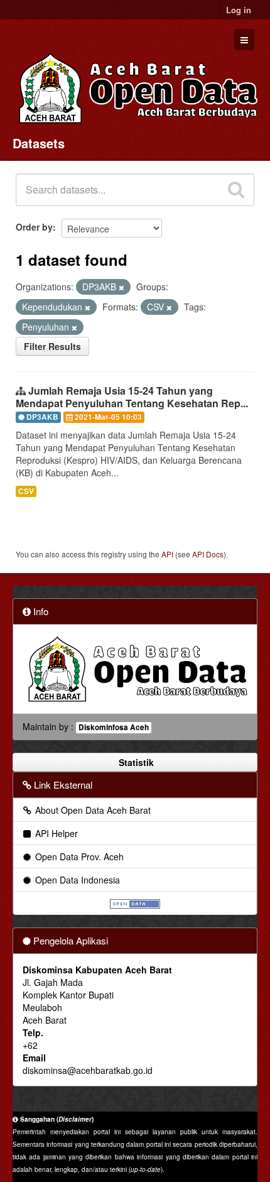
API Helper (55, 833)
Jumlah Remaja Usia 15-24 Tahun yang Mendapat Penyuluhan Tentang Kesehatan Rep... (132, 397)
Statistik (135, 762)
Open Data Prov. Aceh (78, 856)
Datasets (39, 143)
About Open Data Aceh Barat (92, 810)
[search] (236, 189)
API (167, 554)
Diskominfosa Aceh (113, 727)
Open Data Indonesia (76, 879)
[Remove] (121, 287)
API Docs (208, 554)
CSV (26, 491)
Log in (238, 10)
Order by (34, 227)
